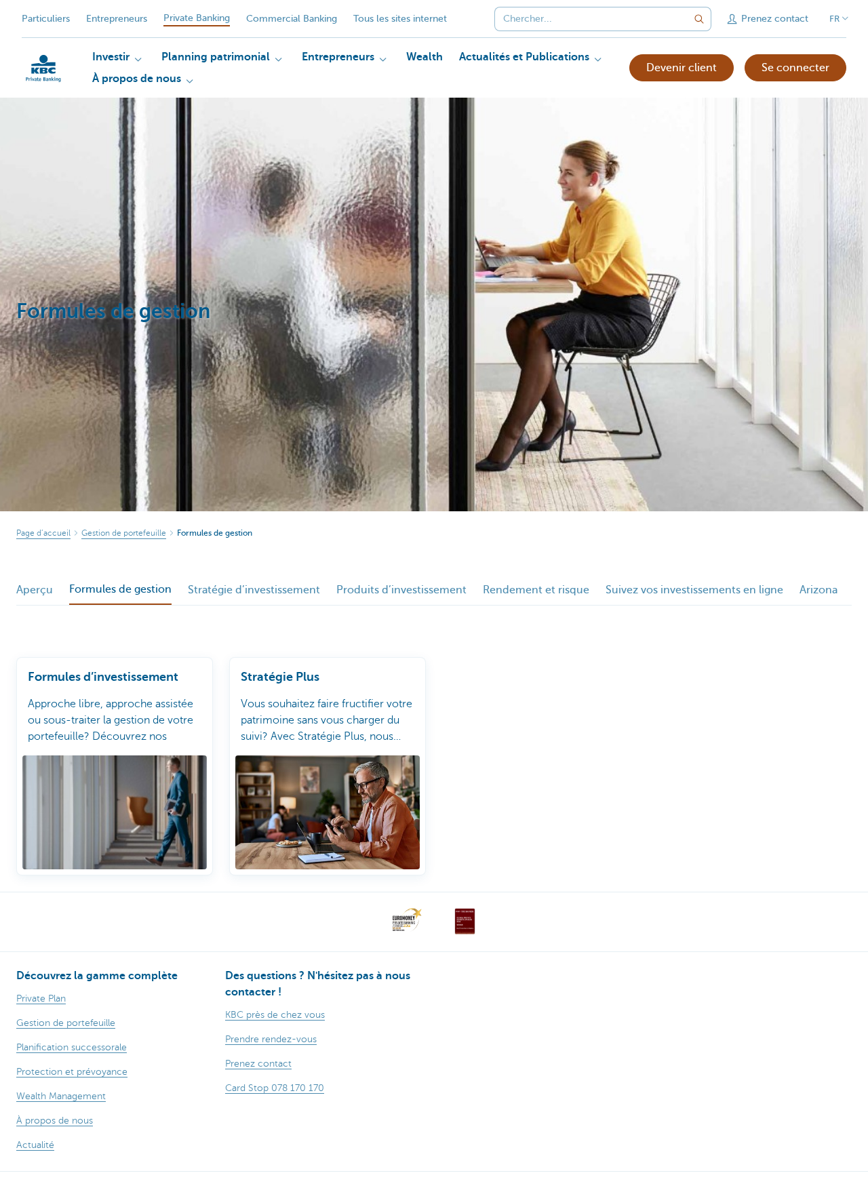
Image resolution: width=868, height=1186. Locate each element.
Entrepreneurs (116, 19)
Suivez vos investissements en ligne (694, 590)
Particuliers (46, 19)
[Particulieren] (43, 68)
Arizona (818, 590)
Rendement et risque (536, 590)
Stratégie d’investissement (254, 590)
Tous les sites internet (400, 19)
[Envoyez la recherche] (699, 19)
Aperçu (34, 590)
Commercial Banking (291, 19)
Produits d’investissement (401, 590)
